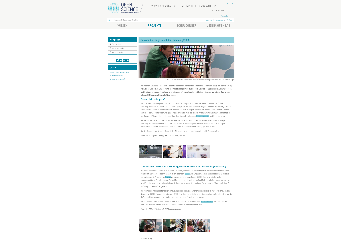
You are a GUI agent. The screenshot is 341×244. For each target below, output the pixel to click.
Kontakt (229, 20)
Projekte (154, 25)
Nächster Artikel (117, 52)
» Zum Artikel (218, 11)
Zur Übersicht (116, 44)
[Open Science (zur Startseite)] (128, 7)
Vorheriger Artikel (117, 48)
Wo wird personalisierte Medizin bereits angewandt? (183, 6)
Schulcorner (186, 25)
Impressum (219, 20)
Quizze (113, 67)
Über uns (209, 20)
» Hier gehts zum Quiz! (117, 79)
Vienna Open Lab (218, 25)
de (227, 4)
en (232, 4)
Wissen (122, 25)
